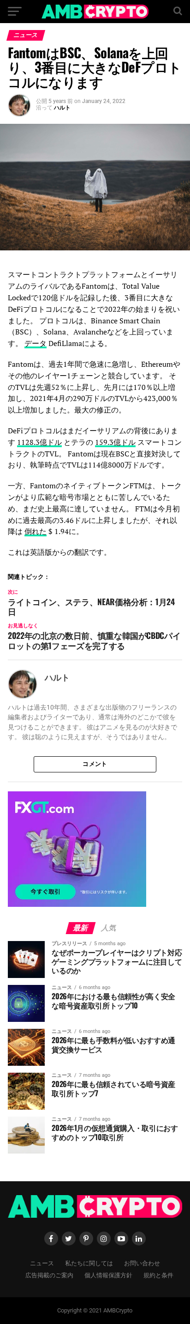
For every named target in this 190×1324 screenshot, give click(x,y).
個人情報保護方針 (108, 1274)
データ (35, 343)
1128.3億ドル (39, 442)
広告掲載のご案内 (49, 1274)
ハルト (62, 107)
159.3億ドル (115, 442)
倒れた (35, 531)
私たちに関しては (89, 1262)
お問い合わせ (142, 1262)
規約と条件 (158, 1274)
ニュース (42, 1262)
